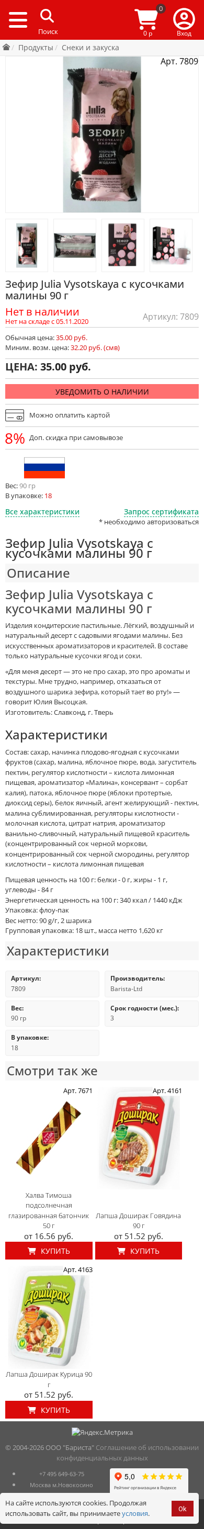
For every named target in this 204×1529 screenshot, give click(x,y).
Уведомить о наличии (102, 392)
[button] (184, 20)
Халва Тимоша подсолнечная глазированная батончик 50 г (48, 1210)
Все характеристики (42, 511)
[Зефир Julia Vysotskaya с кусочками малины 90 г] (26, 245)
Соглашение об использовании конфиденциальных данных (127, 1453)
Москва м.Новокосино (61, 1485)
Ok (182, 1509)
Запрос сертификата (161, 511)
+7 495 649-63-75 (61, 1474)
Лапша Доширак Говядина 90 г (138, 1221)
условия (135, 1513)
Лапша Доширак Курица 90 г (49, 1379)
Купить (54, 1251)
